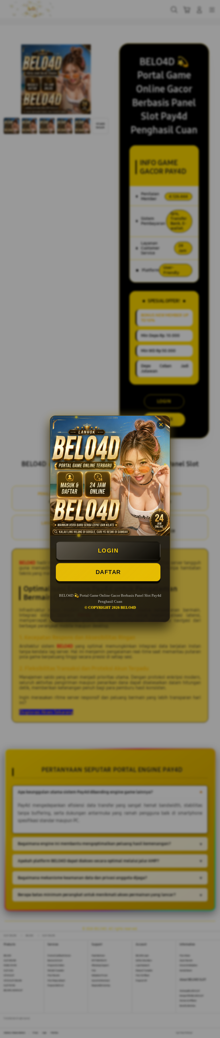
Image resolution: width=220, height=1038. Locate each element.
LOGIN (108, 550)
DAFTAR (108, 572)
